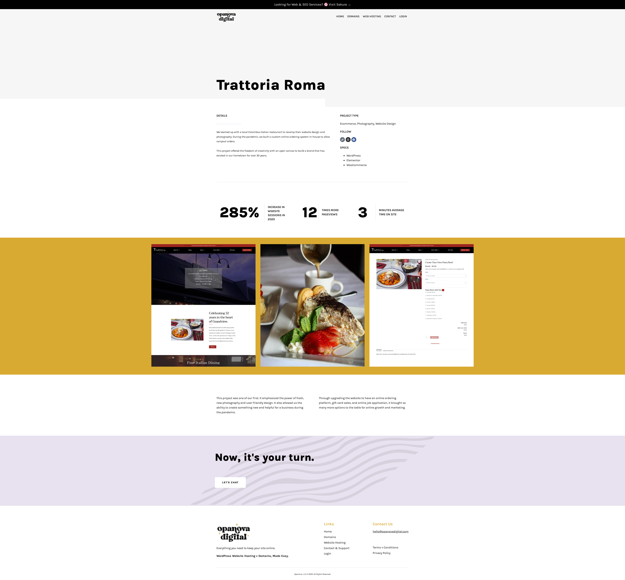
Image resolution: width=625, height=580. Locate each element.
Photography (365, 123)
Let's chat (230, 482)
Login (403, 16)
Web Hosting (372, 16)
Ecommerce (348, 123)
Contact (390, 16)
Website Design (385, 123)
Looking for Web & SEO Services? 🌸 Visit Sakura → (312, 4)
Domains (353, 16)
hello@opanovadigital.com (391, 531)
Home (340, 16)
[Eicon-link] (342, 139)
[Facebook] (353, 139)
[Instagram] (348, 139)
